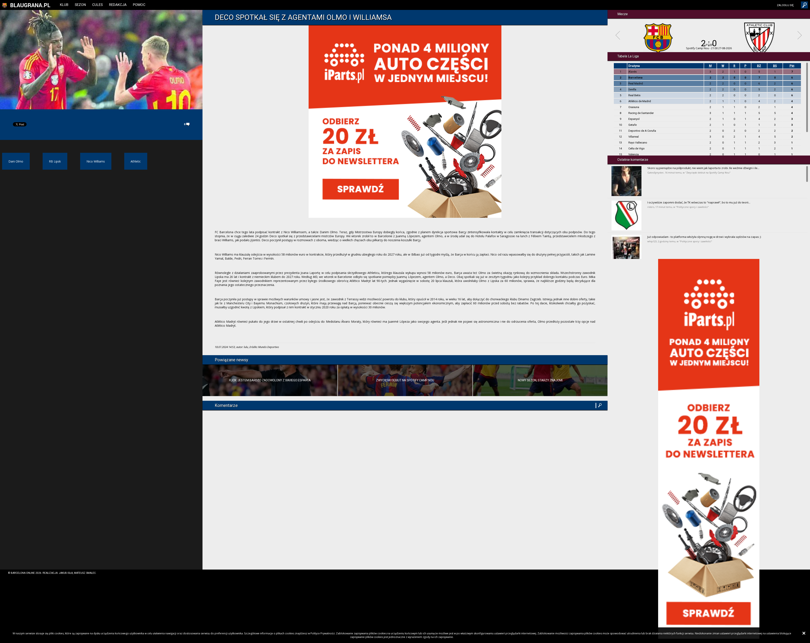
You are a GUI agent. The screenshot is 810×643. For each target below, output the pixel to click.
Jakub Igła (66, 572)
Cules (97, 5)
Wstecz (618, 35)
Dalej (800, 35)
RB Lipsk (55, 161)
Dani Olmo (15, 161)
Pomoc (139, 5)
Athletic (136, 161)
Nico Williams (95, 161)
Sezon (80, 5)
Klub (64, 5)
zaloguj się (785, 5)
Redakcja (118, 5)
